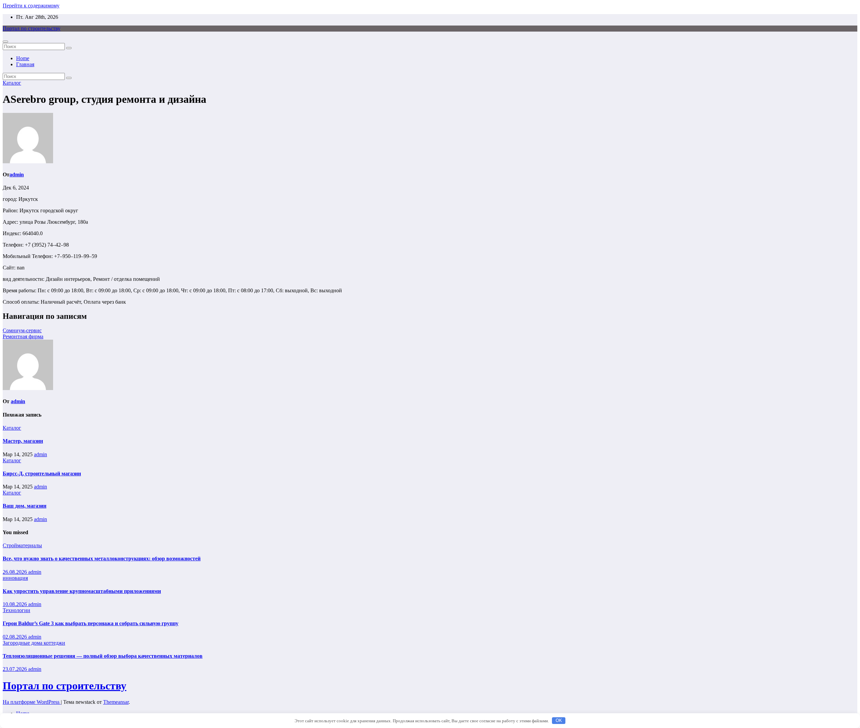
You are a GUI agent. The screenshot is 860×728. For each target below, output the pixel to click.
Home (22, 58)
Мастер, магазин (23, 441)
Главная (25, 64)
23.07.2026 (15, 669)
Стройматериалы (22, 545)
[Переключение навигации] (5, 42)
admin (16, 174)
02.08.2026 (15, 637)
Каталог (12, 83)
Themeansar (116, 702)
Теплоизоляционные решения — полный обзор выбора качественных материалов (103, 656)
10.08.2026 (15, 604)
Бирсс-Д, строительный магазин (42, 473)
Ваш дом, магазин (24, 506)
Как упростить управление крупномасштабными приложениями (82, 591)
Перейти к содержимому (31, 5)
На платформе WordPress (32, 702)
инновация (15, 578)
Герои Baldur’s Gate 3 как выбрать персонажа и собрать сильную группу (90, 623)
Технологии (16, 610)
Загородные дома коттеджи (34, 643)
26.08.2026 (15, 572)
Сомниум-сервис (22, 330)
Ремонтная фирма (23, 336)
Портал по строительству (31, 28)
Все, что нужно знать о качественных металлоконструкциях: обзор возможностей (102, 558)
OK (559, 720)
